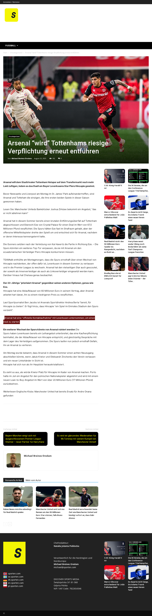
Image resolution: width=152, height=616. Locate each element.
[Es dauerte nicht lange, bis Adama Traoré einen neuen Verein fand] (138, 203)
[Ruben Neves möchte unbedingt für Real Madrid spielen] (18, 496)
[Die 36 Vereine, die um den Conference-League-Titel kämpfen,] (138, 176)
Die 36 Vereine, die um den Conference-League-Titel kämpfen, (138, 188)
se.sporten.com (15, 576)
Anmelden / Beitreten (11, 2)
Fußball (10, 45)
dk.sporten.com (15, 579)
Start (5, 52)
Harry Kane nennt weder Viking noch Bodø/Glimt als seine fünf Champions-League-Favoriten (137, 246)
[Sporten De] (11, 20)
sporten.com (14, 573)
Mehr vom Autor (33, 480)
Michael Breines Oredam (22, 158)
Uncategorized (16, 52)
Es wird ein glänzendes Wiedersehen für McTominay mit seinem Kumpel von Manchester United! (76, 438)
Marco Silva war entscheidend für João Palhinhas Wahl (114, 215)
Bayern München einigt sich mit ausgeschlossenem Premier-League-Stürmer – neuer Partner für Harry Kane (24, 438)
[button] (145, 45)
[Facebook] (6, 172)
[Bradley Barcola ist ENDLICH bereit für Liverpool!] (114, 264)
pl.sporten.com (15, 586)
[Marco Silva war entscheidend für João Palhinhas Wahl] (114, 203)
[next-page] (10, 524)
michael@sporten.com (65, 567)
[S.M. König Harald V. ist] (114, 176)
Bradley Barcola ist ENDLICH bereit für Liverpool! (112, 276)
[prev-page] (5, 524)
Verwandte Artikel (13, 480)
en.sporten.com (16, 582)
